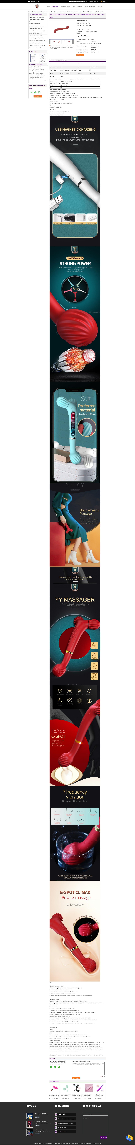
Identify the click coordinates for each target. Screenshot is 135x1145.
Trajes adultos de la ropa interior (36, 40)
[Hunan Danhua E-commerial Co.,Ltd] (37, 6)
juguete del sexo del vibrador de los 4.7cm (63, 1055)
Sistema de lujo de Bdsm (34, 23)
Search (85, 1)
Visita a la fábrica (77, 6)
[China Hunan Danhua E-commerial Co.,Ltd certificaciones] (33, 58)
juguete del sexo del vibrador (44, 11)
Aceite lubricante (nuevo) (34, 47)
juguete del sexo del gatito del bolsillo (37, 19)
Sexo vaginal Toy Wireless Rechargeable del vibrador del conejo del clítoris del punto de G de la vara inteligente (54, 1097)
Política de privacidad (38, 1143)
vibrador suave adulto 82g (97, 1055)
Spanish (104, 1)
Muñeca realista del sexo (34, 28)
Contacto (99, 6)
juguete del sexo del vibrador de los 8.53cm (82, 1055)
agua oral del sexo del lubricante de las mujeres (41, 1114)
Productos (55, 6)
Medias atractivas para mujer (35, 43)
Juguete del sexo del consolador (36, 30)
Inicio (48, 6)
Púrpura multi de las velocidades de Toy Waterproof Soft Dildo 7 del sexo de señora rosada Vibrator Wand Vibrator (100, 1098)
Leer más (37, 1117)
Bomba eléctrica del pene (34, 33)
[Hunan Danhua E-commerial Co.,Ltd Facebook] (64, 1114)
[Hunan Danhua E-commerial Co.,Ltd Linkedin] (60, 1114)
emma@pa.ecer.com (35, 1)
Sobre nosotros (65, 6)
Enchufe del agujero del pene (35, 38)
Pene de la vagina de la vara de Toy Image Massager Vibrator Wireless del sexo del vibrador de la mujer (61, 47)
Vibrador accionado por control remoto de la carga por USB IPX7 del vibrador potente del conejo (66, 1097)
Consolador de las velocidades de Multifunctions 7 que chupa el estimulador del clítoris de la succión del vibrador (88, 1098)
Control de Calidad (89, 6)
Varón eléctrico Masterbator (35, 35)
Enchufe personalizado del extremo (36, 26)
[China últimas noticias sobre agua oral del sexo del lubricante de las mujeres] (30, 1116)
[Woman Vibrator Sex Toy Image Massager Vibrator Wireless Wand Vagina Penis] (61, 29)
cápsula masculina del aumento (36, 45)
